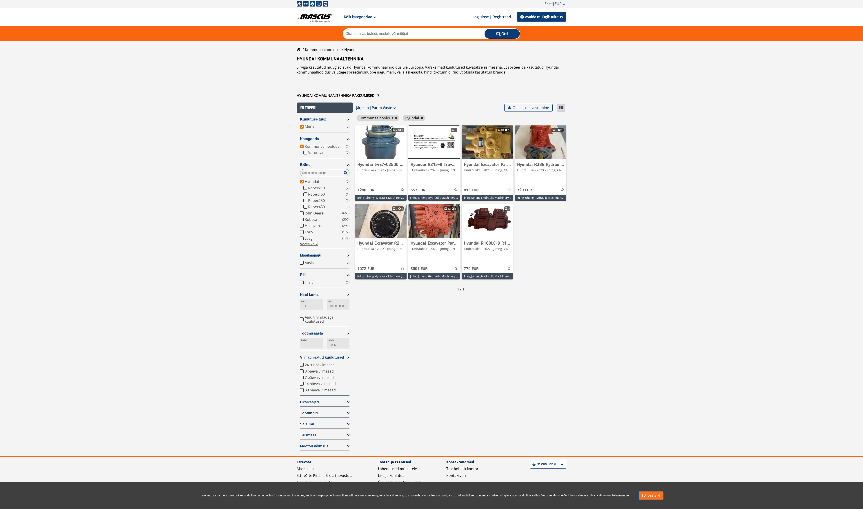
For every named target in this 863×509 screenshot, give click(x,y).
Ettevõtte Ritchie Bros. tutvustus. (324, 475)
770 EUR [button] (471, 269)
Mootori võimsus (314, 446)
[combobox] (533, 464)
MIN (303, 301)
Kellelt (304, 340)
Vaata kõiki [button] (309, 243)
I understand (651, 495)
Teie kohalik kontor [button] (462, 468)
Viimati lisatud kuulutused (322, 357)
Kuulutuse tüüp (313, 119)
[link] (381, 142)
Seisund (307, 424)
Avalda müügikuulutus (544, 16)
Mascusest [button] (306, 468)
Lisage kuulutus (391, 475)
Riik (303, 275)
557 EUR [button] (418, 190)
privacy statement (600, 495)
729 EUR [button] (524, 190)
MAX (330, 301)
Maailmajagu (310, 255)
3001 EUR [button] (419, 269)
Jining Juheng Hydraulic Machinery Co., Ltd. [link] (385, 198)
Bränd (305, 165)
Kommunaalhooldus (322, 49)
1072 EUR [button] (365, 269)
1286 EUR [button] (365, 190)
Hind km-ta (309, 294)
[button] (325, 108)
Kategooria (309, 139)
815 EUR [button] (471, 190)
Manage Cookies (563, 495)
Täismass (308, 435)
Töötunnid (309, 413)
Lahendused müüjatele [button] (397, 468)
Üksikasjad (309, 402)
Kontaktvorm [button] (457, 475)
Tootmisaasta (311, 333)
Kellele (331, 340)
